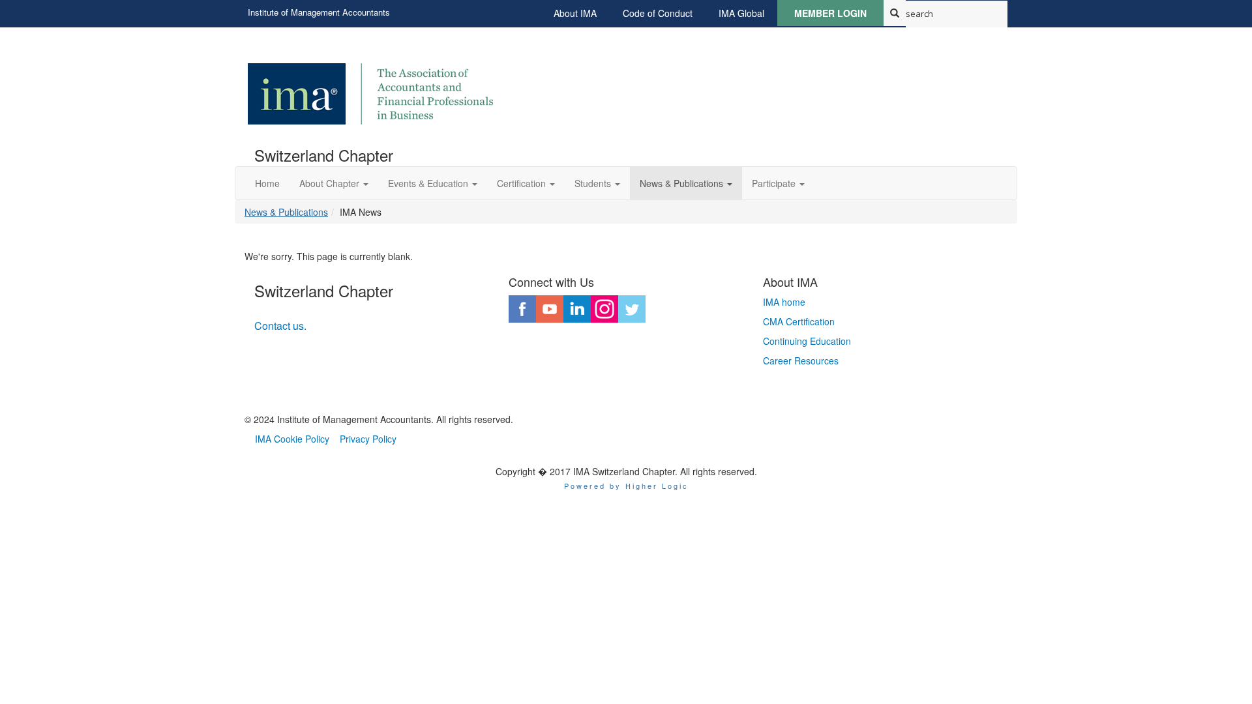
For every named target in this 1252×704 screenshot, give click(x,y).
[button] (334, 183)
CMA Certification (799, 321)
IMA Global (741, 13)
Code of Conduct (658, 13)
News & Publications (286, 211)
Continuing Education (807, 340)
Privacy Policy (368, 438)
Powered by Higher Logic (626, 485)
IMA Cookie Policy (292, 438)
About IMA (575, 13)
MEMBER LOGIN (830, 13)
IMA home (784, 301)
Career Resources (801, 360)
